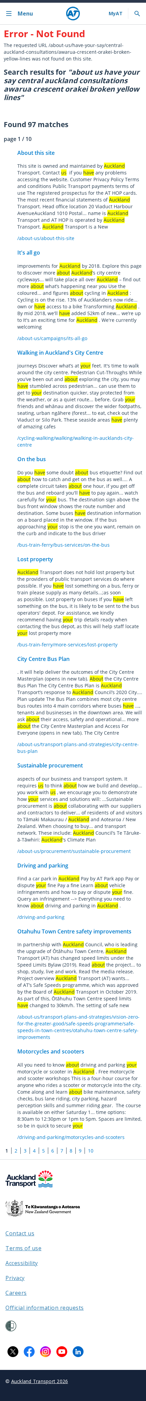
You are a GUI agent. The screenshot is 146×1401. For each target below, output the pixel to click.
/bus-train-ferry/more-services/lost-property (67, 644)
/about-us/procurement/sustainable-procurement (74, 851)
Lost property (35, 559)
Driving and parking (42, 865)
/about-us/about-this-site (45, 238)
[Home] (73, 13)
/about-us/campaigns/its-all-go (52, 338)
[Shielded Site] (10, 1326)
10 (90, 1150)
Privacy (15, 1278)
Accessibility (21, 1263)
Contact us (19, 1233)
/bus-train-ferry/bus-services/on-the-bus (63, 545)
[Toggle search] (137, 13)
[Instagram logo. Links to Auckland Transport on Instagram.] (45, 1351)
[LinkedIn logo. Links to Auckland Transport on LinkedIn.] (78, 1351)
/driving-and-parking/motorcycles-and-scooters (71, 1137)
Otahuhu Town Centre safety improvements (74, 931)
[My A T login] (115, 13)
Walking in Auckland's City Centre (60, 352)
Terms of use (23, 1248)
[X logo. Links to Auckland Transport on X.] (12, 1351)
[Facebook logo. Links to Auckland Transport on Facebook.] (29, 1351)
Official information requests (44, 1307)
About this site (36, 153)
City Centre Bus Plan (43, 659)
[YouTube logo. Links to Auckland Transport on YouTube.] (61, 1351)
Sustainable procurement (50, 765)
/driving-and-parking (41, 917)
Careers (16, 1293)
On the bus (31, 459)
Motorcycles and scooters (50, 1051)
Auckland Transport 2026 (39, 1381)
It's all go (28, 252)
